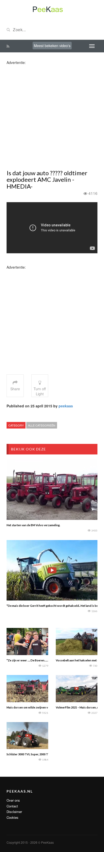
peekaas (66, 405)
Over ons (13, 800)
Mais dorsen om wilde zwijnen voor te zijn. (34, 707)
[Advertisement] (52, 117)
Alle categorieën (41, 425)
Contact (12, 806)
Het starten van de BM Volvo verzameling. (33, 525)
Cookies (12, 817)
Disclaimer (14, 811)
